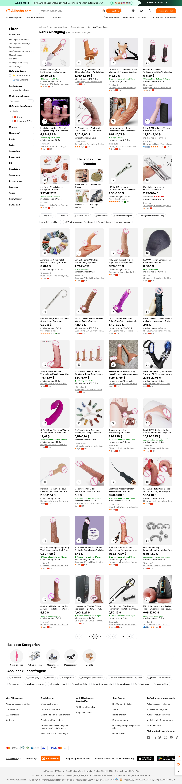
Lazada (89, 771)
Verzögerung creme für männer (80, 222)
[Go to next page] (134, 636)
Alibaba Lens (12, 758)
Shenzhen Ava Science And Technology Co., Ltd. (157, 331)
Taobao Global (100, 771)
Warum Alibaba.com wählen (18, 704)
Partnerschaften (154, 725)
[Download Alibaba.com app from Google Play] (166, 758)
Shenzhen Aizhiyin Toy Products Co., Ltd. (89, 503)
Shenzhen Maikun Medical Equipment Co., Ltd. (55, 566)
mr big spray (102, 216)
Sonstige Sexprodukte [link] (98, 27)
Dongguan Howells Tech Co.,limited (55, 444)
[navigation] (21, 332)
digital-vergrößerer (51, 222)
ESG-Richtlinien (12, 715)
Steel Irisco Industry (118, 199)
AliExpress (48, 771)
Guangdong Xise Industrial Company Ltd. (123, 272)
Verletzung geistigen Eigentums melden (125, 726)
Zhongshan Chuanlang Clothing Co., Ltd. (157, 278)
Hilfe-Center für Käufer (121, 704)
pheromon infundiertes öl (160, 678)
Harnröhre (64, 216)
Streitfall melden (118, 715)
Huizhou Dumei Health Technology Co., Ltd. (55, 624)
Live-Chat (115, 709)
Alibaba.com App (126, 758)
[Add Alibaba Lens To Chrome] (50, 758)
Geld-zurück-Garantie (50, 709)
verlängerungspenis (104, 684)
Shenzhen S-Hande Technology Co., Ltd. (157, 144)
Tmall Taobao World (74, 771)
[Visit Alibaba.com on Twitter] (160, 737)
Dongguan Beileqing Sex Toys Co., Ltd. (55, 383)
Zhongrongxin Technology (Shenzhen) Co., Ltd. (157, 205)
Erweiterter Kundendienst (52, 720)
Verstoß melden (118, 733)
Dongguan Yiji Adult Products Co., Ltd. (123, 146)
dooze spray (34, 678)
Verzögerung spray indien (92, 678)
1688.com (59, 771)
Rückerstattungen (119, 720)
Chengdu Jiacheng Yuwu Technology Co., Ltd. (157, 383)
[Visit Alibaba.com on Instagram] (165, 737)
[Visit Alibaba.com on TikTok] (177, 737)
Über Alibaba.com (14, 698)
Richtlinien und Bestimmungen (54, 733)
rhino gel (15, 684)
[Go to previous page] (77, 636)
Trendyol (119, 771)
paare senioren (125, 222)
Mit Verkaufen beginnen (157, 709)
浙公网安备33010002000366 (137, 780)
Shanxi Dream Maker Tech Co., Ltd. (157, 624)
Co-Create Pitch (13, 709)
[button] (103, 11)
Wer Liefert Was (132, 771)
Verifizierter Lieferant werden (160, 720)
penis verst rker (81, 684)
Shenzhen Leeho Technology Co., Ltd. (123, 624)
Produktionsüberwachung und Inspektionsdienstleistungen (54, 726)
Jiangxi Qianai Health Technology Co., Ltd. (157, 448)
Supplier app (72, 758)
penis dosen (106, 222)
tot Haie (50, 678)
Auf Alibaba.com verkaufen (158, 704)
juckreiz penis (143, 684)
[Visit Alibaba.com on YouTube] (171, 737)
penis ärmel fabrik (60, 684)
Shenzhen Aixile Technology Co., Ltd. (55, 146)
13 (129, 637)
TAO (111, 771)
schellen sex (125, 684)
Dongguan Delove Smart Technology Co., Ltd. (157, 87)
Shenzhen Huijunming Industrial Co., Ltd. (123, 507)
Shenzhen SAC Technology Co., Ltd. (55, 84)
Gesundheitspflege (58, 27)
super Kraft (16, 678)
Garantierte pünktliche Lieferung (55, 715)
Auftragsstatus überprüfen (158, 715)
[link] (178, 757)
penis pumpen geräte (35, 684)
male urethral (162, 684)
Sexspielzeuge (77, 27)
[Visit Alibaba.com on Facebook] (148, 737)
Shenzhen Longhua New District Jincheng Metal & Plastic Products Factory (157, 566)
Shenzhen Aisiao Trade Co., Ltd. (54, 205)
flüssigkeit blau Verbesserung (152, 216)
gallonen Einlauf (82, 216)
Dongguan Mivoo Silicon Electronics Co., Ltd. (89, 562)
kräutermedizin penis (124, 216)
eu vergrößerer (68, 678)
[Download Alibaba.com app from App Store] (145, 758)
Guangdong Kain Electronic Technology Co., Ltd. (89, 81)
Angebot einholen (84, 712)
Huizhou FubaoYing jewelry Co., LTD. (55, 276)
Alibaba (42, 27)
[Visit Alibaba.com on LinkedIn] (154, 737)
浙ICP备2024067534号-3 (163, 780)
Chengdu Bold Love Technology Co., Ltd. (123, 87)
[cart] (142, 11)
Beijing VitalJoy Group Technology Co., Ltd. (89, 621)
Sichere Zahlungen (49, 704)
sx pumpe (48, 216)
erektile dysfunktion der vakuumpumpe (126, 678)
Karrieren (10, 720)
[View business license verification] (116, 779)
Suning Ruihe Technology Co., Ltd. (89, 144)
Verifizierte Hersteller (85, 707)
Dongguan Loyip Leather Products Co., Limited (123, 383)
